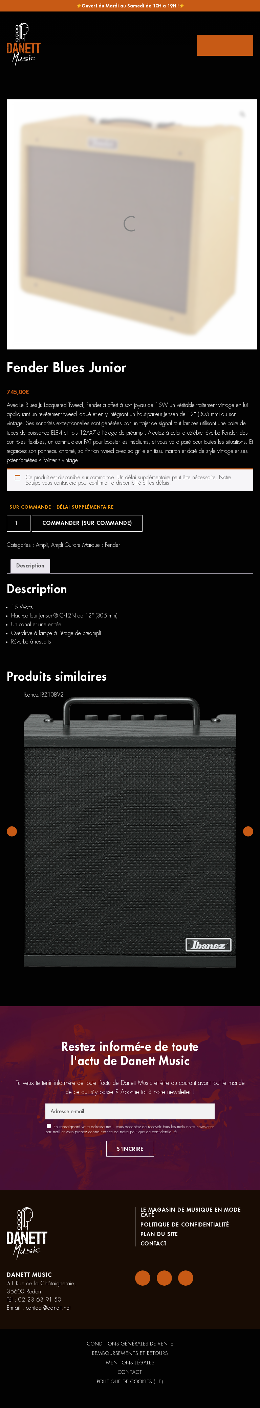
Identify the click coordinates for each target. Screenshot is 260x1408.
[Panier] (225, 45)
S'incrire (130, 1149)
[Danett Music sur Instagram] (164, 1278)
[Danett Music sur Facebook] (142, 1278)
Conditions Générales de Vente (130, 1343)
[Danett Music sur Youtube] (185, 1278)
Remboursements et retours (130, 1353)
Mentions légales (130, 1362)
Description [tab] (30, 565)
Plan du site (159, 1234)
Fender (112, 545)
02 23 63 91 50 (39, 1300)
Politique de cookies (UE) (130, 1381)
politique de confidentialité (153, 1132)
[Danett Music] (24, 45)
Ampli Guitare (66, 545)
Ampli (42, 545)
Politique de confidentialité (184, 1225)
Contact (153, 1243)
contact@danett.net (48, 1308)
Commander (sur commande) (87, 523)
